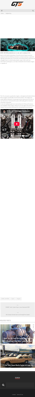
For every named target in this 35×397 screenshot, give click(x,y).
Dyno (13, 298)
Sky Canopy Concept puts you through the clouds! (18, 314)
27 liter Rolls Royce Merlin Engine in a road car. (18, 365)
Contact (14, 394)
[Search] (33, 10)
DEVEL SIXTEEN (5, 298)
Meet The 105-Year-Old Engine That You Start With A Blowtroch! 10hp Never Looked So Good (17, 339)
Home (2, 13)
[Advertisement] (14, 26)
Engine (18, 298)
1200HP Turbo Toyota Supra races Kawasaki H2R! (18, 307)
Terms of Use (20, 394)
